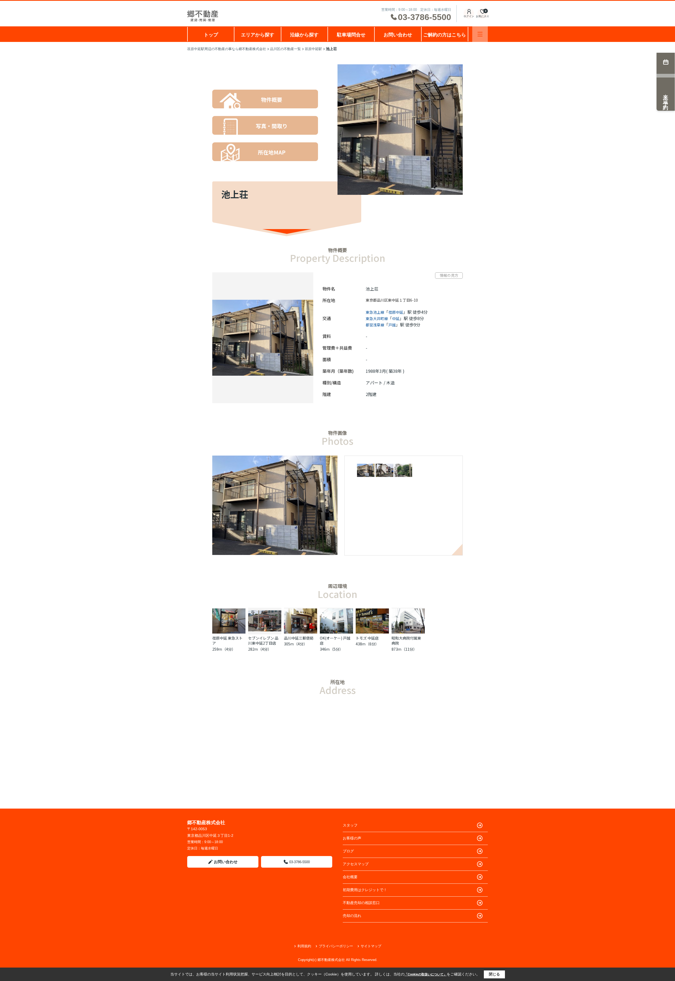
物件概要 (271, 99)
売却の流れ (352, 916)
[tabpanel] (405, 471)
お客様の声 (352, 838)
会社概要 (350, 877)
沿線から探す (304, 34)
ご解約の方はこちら (444, 34)
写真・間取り (271, 126)
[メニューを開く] (480, 34)
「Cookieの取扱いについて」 (425, 974)
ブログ (348, 851)
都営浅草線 (375, 324)
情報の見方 (449, 275)
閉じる (494, 974)
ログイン (469, 16)
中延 (395, 318)
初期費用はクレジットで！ (365, 890)
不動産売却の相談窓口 (361, 903)
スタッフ (350, 825)
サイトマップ (371, 946)
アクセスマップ (356, 864)
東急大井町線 (377, 318)
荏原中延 (395, 312)
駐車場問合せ (351, 34)
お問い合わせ (398, 34)
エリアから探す (257, 34)
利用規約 (304, 946)
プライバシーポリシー (336, 946)
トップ (211, 34)
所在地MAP (272, 152)
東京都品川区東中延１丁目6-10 (392, 300)
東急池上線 (375, 312)
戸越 (392, 324)
